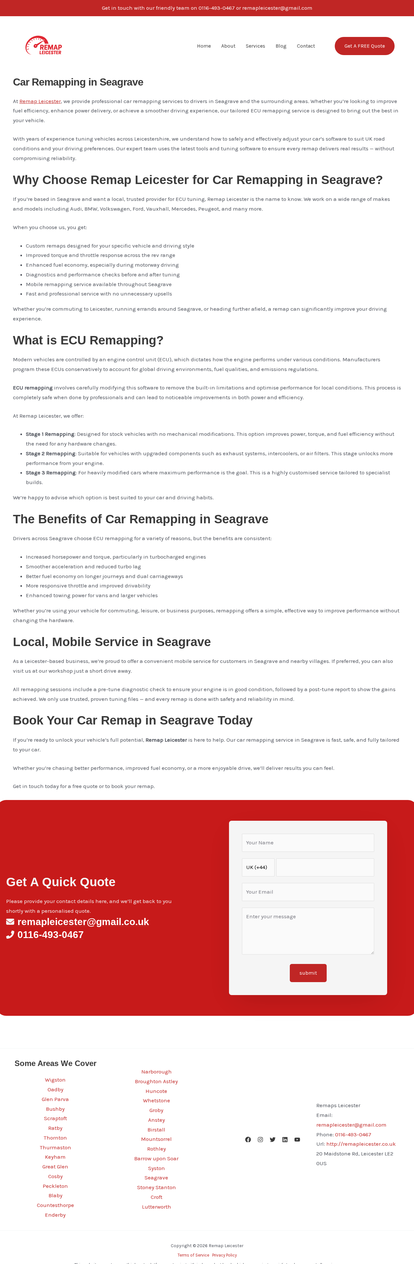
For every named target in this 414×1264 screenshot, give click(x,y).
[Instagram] (260, 1139)
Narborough (156, 1071)
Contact (306, 46)
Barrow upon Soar (156, 1158)
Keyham (55, 1157)
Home (204, 46)
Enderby (55, 1215)
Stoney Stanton (156, 1187)
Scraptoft (55, 1118)
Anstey (156, 1120)
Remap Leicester (40, 101)
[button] (361, 46)
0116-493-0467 (353, 1134)
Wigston (55, 1079)
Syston (156, 1168)
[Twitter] (273, 1139)
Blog (281, 46)
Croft (156, 1197)
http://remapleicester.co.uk (361, 1144)
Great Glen (55, 1166)
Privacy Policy (224, 1255)
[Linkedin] (285, 1139)
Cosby (55, 1176)
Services (255, 46)
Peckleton (55, 1186)
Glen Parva (55, 1099)
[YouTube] (297, 1139)
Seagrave (156, 1177)
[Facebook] (248, 1139)
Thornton (55, 1137)
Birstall (156, 1129)
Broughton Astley (156, 1081)
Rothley (156, 1148)
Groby (156, 1110)
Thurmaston (55, 1147)
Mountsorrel (156, 1139)
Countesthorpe (55, 1205)
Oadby (55, 1089)
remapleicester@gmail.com (351, 1124)
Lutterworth (156, 1206)
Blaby (55, 1195)
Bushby (55, 1109)
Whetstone (156, 1100)
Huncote (156, 1091)
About (228, 46)
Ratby (55, 1128)
